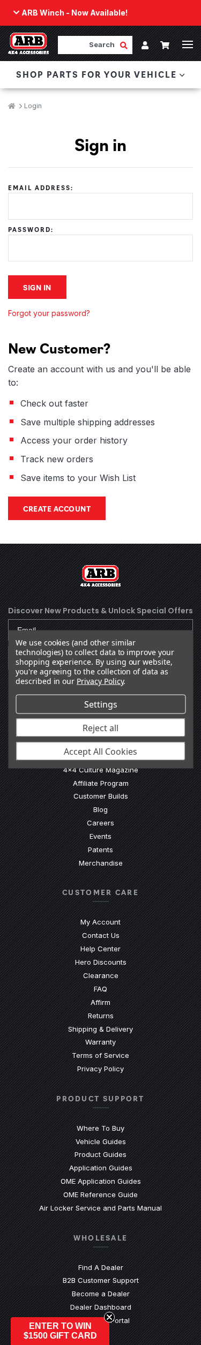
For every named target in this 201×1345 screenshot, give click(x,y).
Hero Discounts (100, 962)
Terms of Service (100, 1055)
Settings (100, 704)
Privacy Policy (100, 1068)
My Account (100, 922)
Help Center (100, 948)
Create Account (57, 508)
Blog (100, 809)
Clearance (100, 975)
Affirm (100, 1002)
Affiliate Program (101, 783)
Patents (100, 849)
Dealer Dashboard (100, 1307)
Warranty (100, 1042)
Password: (31, 229)
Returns (101, 1015)
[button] (60, 1331)
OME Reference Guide (100, 1194)
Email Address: (40, 187)
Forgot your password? (49, 313)
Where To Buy (100, 1128)
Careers (100, 822)
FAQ (100, 989)
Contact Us (101, 935)
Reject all (100, 728)
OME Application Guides (101, 1181)
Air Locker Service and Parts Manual (100, 1208)
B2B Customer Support (101, 1280)
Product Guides (100, 1154)
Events (100, 836)
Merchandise (101, 863)
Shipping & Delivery (100, 1029)
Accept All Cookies (100, 751)
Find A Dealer (100, 1267)
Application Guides (100, 1167)
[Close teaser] (109, 1317)
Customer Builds (100, 796)
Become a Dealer (101, 1293)
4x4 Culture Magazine (100, 769)
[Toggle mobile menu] (187, 44)
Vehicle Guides (101, 1141)
